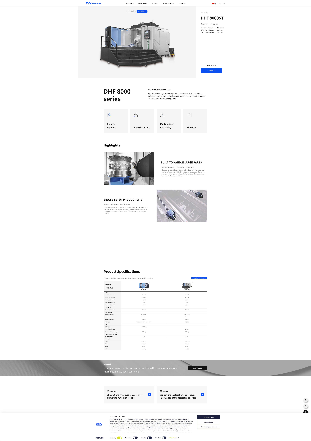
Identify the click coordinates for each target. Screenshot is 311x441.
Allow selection (208, 422)
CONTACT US (197, 368)
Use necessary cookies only (209, 426)
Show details (173, 437)
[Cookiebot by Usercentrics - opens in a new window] (99, 438)
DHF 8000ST (142, 11)
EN (213, 3)
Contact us (211, 70)
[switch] (135, 438)
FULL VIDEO (211, 65)
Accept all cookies (209, 417)
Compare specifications (199, 278)
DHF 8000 (131, 11)
